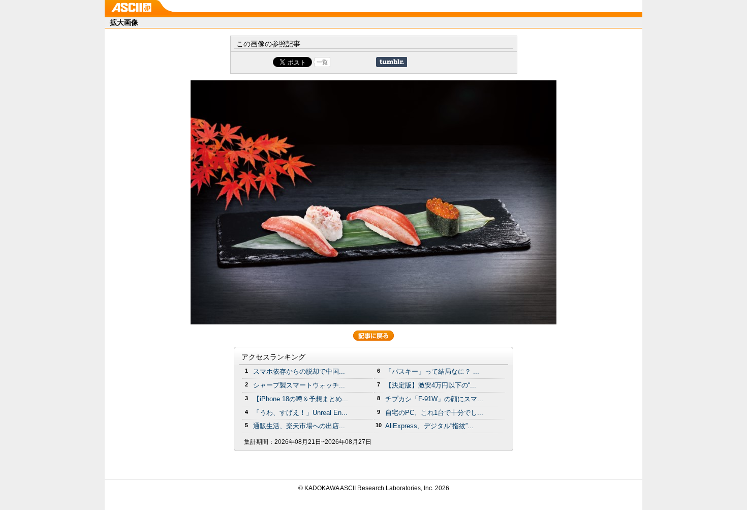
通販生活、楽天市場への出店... (299, 426)
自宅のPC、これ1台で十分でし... (434, 412)
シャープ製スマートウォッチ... (299, 385)
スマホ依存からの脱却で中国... (299, 371)
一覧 (322, 62)
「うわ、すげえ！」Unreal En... (300, 412)
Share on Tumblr (391, 62)
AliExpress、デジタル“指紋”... (429, 426)
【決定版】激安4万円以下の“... (430, 385)
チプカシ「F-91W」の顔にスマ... (434, 399)
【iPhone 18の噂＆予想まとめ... (300, 399)
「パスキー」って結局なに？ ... (432, 371)
